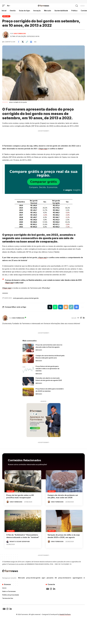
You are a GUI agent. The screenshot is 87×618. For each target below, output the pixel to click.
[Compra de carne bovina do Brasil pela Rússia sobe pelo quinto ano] (28, 358)
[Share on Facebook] (18, 42)
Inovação (10, 531)
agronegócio (77, 578)
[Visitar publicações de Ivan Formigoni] (5, 34)
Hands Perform (65, 614)
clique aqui (42, 257)
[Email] (65, 307)
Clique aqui (42, 149)
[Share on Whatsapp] (55, 307)
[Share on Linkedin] (60, 307)
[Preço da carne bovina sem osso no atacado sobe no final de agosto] (28, 348)
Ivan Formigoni (19, 33)
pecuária (50, 578)
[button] (4, 5)
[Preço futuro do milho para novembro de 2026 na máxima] (28, 392)
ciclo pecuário (18, 298)
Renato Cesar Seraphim (20, 541)
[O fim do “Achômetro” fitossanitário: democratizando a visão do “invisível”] (23, 521)
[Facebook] (81, 318)
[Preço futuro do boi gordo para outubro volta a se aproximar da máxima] (28, 369)
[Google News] (47, 589)
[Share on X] (23, 42)
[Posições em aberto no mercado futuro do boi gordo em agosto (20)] (28, 381)
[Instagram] (51, 589)
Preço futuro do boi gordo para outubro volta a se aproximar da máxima (47, 368)
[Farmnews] (43, 5)
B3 (56, 578)
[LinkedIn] (84, 318)
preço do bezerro (64, 578)
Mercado (6, 16)
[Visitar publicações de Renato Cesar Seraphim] (7, 541)
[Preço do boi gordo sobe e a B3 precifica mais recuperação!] (23, 481)
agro (43, 578)
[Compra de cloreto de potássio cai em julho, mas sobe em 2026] (64, 481)
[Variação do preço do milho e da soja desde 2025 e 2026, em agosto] (64, 521)
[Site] (78, 318)
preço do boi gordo (31, 298)
